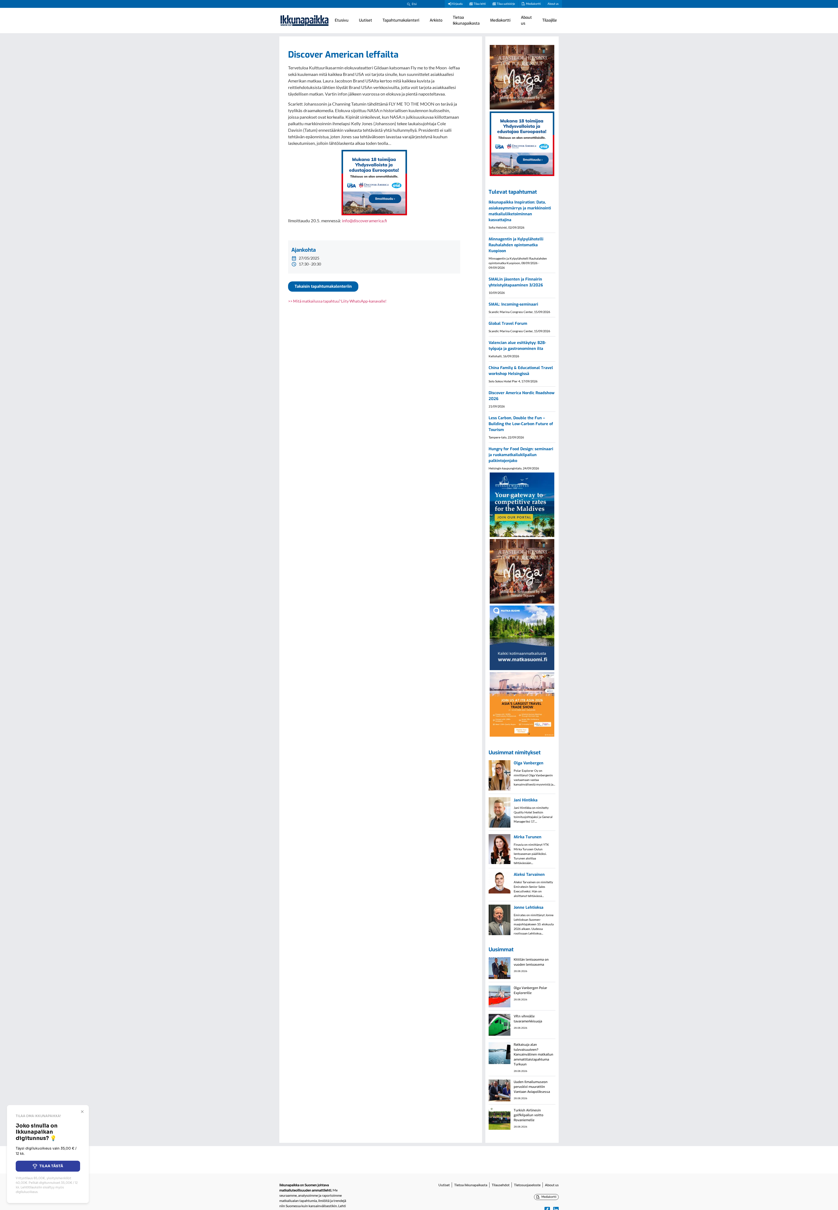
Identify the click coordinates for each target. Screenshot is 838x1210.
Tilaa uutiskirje (506, 3)
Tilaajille (549, 20)
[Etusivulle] (304, 20)
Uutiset (365, 20)
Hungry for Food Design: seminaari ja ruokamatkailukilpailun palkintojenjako (521, 454)
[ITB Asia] (522, 704)
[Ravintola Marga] (522, 76)
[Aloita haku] (408, 4)
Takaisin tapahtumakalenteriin (323, 286)
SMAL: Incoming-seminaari (513, 304)
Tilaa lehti (480, 3)
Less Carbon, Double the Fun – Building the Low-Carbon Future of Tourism (521, 423)
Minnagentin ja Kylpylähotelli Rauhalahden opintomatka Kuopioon (516, 244)
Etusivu (342, 20)
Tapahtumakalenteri (401, 20)
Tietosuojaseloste (527, 1185)
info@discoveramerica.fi (364, 220)
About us (553, 3)
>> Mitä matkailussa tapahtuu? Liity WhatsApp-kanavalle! (337, 301)
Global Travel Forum (508, 323)
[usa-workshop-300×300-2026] (374, 182)
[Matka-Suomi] (522, 637)
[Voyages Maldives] (522, 504)
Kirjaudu (457, 3)
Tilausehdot (501, 1185)
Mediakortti (533, 3)
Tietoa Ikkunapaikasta (466, 20)
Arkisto (436, 20)
